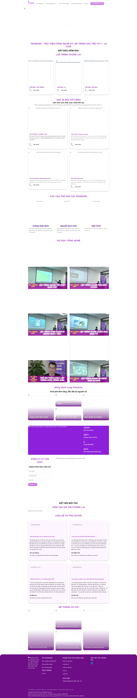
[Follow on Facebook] (92, 663)
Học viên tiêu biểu (64, 3)
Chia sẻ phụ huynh (76, 3)
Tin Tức (86, 3)
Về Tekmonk (40, 3)
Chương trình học (51, 3)
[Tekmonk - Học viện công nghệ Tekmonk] (31, 3)
